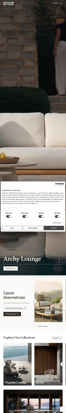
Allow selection (33, 228)
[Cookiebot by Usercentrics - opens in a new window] (56, 184)
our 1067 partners (12, 193)
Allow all (53, 228)
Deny (12, 228)
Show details (57, 223)
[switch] (24, 216)
